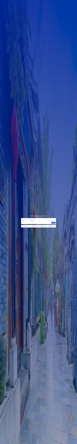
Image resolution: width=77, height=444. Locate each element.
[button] (63, 0)
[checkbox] (34, 218)
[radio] (23, 218)
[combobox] (34, 220)
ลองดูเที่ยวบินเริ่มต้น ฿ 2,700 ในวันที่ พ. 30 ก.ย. (38, 217)
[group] (26, 220)
